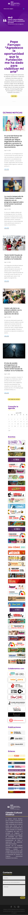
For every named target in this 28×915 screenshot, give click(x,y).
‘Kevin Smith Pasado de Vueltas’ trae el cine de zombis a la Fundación (13, 257)
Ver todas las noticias (14, 399)
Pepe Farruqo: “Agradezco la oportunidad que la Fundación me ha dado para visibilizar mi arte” (14, 56)
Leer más (14, 96)
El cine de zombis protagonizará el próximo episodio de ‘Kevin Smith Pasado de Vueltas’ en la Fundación (13, 367)
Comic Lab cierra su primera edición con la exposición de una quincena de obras (13, 311)
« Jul (9, 430)
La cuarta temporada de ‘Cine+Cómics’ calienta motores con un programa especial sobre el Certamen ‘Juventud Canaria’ (13, 201)
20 (18, 424)
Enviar (22, 897)
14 (21, 421)
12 (15, 421)
